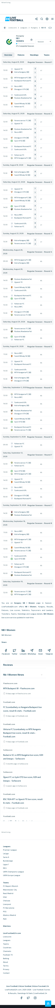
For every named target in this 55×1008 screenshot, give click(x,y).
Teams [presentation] (47, 55)
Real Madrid (8, 893)
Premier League (10, 850)
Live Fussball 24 (41, 986)
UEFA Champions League (13, 872)
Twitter (14, 654)
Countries (7, 948)
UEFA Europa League (11, 875)
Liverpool (7, 904)
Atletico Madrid (9, 915)
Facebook (5, 654)
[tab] (8, 55)
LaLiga (6, 853)
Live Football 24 (13, 986)
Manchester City (10, 890)
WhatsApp (31, 654)
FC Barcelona (8, 908)
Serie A (6, 857)
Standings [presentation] (34, 55)
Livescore (7, 937)
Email (40, 654)
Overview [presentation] (8, 55)
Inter (5, 897)
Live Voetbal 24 (27, 986)
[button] (50, 27)
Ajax (5, 919)
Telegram (49, 654)
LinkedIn (23, 654)
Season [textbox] (41, 42)
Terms (6, 966)
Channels (7, 951)
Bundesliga (8, 861)
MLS (5, 868)
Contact (6, 973)
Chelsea (6, 901)
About (5, 962)
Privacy (6, 969)
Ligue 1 (6, 864)
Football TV (8, 955)
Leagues (6, 940)
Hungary (20, 36)
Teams (6, 944)
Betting (6, 958)
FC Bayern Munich (10, 886)
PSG (4, 911)
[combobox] (44, 41)
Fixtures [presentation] (21, 55)
